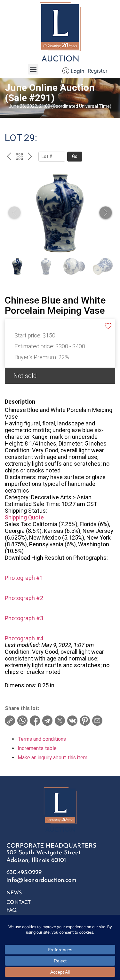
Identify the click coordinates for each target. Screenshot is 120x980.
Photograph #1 (24, 577)
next (30, 157)
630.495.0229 (24, 873)
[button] (33, 69)
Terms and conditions (42, 739)
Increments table (37, 748)
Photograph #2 (24, 598)
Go (74, 156)
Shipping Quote (24, 517)
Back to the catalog (19, 157)
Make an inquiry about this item (52, 758)
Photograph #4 (24, 638)
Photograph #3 (24, 618)
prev (9, 157)
